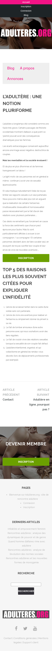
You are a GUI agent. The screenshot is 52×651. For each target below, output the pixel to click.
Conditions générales (25, 638)
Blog (26, 15)
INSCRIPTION (26, 258)
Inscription (26, 6)
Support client (30, 642)
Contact (8, 638)
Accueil (26, 2)
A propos (27, 67)
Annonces (15, 78)
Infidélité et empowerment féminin (26, 529)
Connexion (26, 11)
